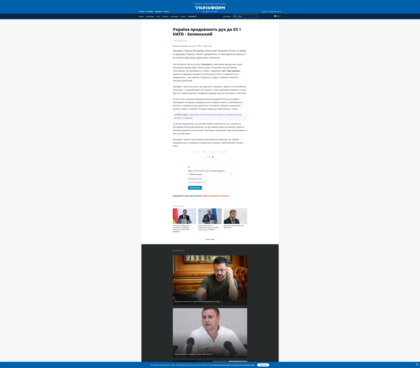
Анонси (166, 11)
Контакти (227, 16)
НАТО (204, 152)
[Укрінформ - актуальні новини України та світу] (210, 7)
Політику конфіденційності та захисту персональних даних (234, 365)
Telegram (205, 196)
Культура (174, 16)
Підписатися (195, 188)
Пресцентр (158, 11)
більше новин (210, 239)
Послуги (142, 11)
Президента (206, 64)
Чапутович (212, 152)
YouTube (225, 196)
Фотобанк (150, 11)
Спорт (183, 16)
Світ (158, 16)
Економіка (150, 16)
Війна (141, 16)
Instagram (214, 196)
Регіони (165, 16)
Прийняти (263, 365)
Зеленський (222, 152)
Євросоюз (196, 152)
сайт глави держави (231, 71)
